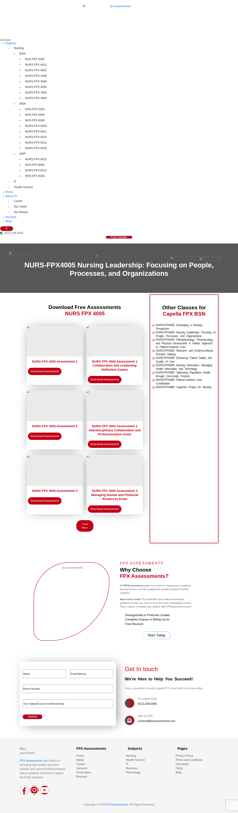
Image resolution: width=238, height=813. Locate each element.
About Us (11, 196)
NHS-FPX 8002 (35, 164)
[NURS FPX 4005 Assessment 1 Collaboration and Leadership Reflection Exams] (115, 341)
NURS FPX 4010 (36, 64)
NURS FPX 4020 (36, 70)
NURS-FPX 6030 (36, 125)
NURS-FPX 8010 (36, 159)
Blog (8, 221)
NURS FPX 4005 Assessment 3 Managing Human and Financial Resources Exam (114, 495)
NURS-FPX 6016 (36, 137)
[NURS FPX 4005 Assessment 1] (55, 341)
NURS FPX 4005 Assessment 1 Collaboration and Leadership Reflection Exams (114, 365)
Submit (32, 716)
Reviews (11, 217)
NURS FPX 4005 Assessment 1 (55, 361)
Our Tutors (20, 206)
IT (15, 181)
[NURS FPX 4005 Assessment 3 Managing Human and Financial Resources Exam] (115, 470)
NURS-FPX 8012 (36, 170)
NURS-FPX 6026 (36, 148)
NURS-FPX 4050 (36, 87)
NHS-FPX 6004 (35, 114)
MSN (23, 103)
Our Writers (21, 212)
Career (18, 201)
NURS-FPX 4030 (36, 75)
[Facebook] (24, 790)
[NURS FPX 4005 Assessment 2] (55, 406)
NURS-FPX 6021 (36, 142)
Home (9, 191)
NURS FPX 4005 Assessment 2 (55, 426)
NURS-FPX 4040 (36, 81)
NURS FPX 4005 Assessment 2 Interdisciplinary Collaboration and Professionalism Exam (115, 430)
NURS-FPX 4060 (36, 92)
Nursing (19, 48)
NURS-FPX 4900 (36, 98)
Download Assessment (44, 371)
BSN (22, 53)
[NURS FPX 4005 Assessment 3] (55, 470)
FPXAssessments (117, 804)
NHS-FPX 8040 (35, 175)
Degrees (11, 43)
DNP (23, 153)
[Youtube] (44, 790)
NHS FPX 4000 (34, 59)
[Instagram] (34, 790)
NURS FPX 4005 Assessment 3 (55, 491)
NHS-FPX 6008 (35, 120)
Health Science (23, 187)
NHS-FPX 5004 (35, 109)
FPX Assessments (31, 760)
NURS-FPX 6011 (36, 131)
